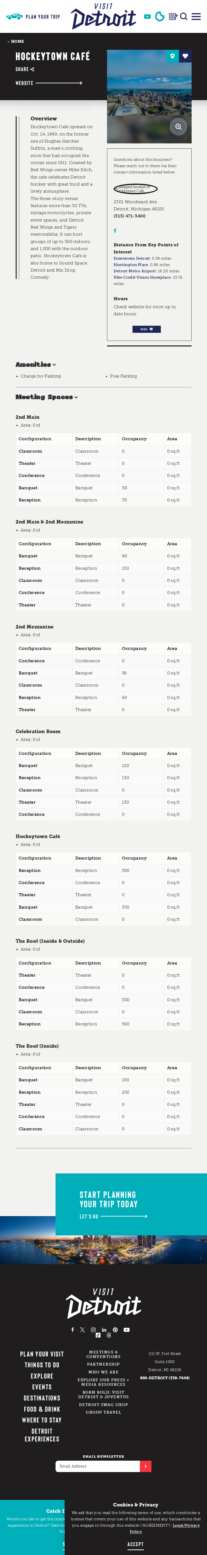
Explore (42, 1375)
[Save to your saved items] (185, 56)
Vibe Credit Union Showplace (142, 277)
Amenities (33, 365)
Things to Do (42, 1364)
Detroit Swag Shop (103, 1405)
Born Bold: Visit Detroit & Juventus (103, 1394)
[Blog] (173, 16)
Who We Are (103, 1372)
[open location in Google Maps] (136, 189)
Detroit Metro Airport (135, 271)
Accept (135, 1544)
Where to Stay (42, 1419)
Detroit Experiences (42, 1435)
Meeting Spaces (44, 397)
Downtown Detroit (132, 258)
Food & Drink (42, 1409)
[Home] (103, 16)
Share (22, 69)
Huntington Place (131, 264)
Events (42, 1386)
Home (17, 41)
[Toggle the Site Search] (184, 16)
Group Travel (103, 1412)
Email (144, 329)
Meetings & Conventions (103, 1354)
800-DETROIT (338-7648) (165, 1378)
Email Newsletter (103, 1456)
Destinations (42, 1397)
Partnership (103, 1364)
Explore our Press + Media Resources (103, 1382)
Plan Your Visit (42, 1353)
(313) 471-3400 (130, 215)
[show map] (172, 56)
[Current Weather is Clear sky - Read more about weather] (160, 16)
